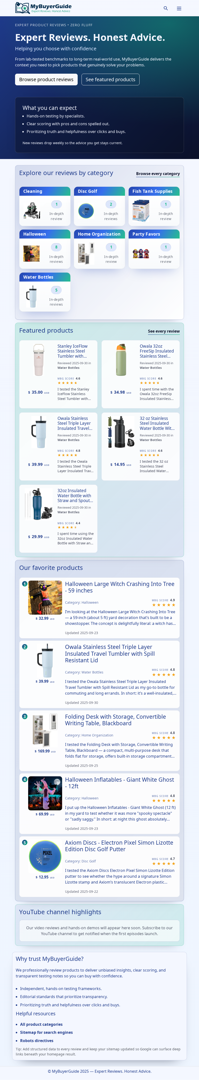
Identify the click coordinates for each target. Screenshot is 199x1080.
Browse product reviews (46, 79)
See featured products (110, 79)
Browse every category (158, 173)
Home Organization (99, 234)
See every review (164, 331)
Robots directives (36, 1040)
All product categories (41, 1024)
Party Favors (146, 234)
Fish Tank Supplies (153, 191)
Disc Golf (87, 191)
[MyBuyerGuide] (43, 8)
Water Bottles (38, 277)
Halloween (34, 234)
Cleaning (32, 191)
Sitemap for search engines (46, 1032)
